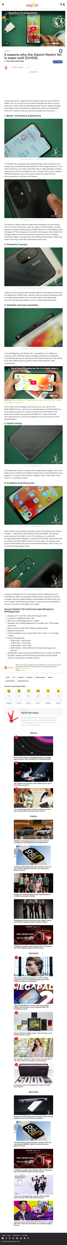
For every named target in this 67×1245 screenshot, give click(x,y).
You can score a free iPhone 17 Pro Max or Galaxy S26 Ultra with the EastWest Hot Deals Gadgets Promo (33, 1223)
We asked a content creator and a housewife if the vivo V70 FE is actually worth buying (32, 1060)
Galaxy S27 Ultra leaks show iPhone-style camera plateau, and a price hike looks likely (33, 1117)
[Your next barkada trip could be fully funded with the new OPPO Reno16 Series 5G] (33, 1184)
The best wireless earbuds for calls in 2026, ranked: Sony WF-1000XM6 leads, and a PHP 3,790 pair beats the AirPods (31, 979)
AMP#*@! (48, 703)
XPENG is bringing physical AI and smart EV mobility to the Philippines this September (31, 842)
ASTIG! (38, 703)
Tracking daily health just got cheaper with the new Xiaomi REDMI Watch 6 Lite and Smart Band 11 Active (32, 868)
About (9, 1235)
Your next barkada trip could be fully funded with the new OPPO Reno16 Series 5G (31, 1197)
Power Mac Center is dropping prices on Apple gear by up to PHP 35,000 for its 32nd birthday (32, 758)
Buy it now (58, 62)
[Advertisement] (33, 85)
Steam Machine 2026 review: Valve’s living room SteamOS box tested (33, 1034)
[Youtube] (21, 1238)
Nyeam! (58, 703)
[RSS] (28, 1238)
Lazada (28, 668)
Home (3, 1235)
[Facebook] (6, 1238)
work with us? (34, 725)
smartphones (40, 677)
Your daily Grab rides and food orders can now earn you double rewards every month (32, 810)
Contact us (16, 1235)
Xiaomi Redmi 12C (23, 681)
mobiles (21, 677)
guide (8, 677)
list (14, 677)
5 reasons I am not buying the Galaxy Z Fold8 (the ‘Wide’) (32, 1086)
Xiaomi (50, 677)
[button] (3, 4)
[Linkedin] (13, 1238)
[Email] (2, 1238)
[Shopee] (24, 1238)
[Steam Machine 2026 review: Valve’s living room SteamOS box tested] (33, 1021)
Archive (24, 1235)
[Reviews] (60, 51)
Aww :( (28, 703)
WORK (7, 51)
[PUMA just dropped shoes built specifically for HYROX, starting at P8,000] (33, 883)
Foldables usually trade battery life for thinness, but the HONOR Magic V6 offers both (33, 947)
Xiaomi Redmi (10, 681)
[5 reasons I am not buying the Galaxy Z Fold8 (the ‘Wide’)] (33, 1073)
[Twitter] (17, 1238)
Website (23, 670)
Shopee (22, 668)
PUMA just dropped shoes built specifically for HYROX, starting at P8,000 (32, 895)
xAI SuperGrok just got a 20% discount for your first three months (32, 784)
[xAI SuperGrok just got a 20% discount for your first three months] (33, 772)
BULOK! (19, 703)
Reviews (29, 677)
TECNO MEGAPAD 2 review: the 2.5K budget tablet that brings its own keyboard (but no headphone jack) (31, 1007)
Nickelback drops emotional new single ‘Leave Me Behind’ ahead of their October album (32, 921)
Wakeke (9, 703)
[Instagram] (9, 1238)
